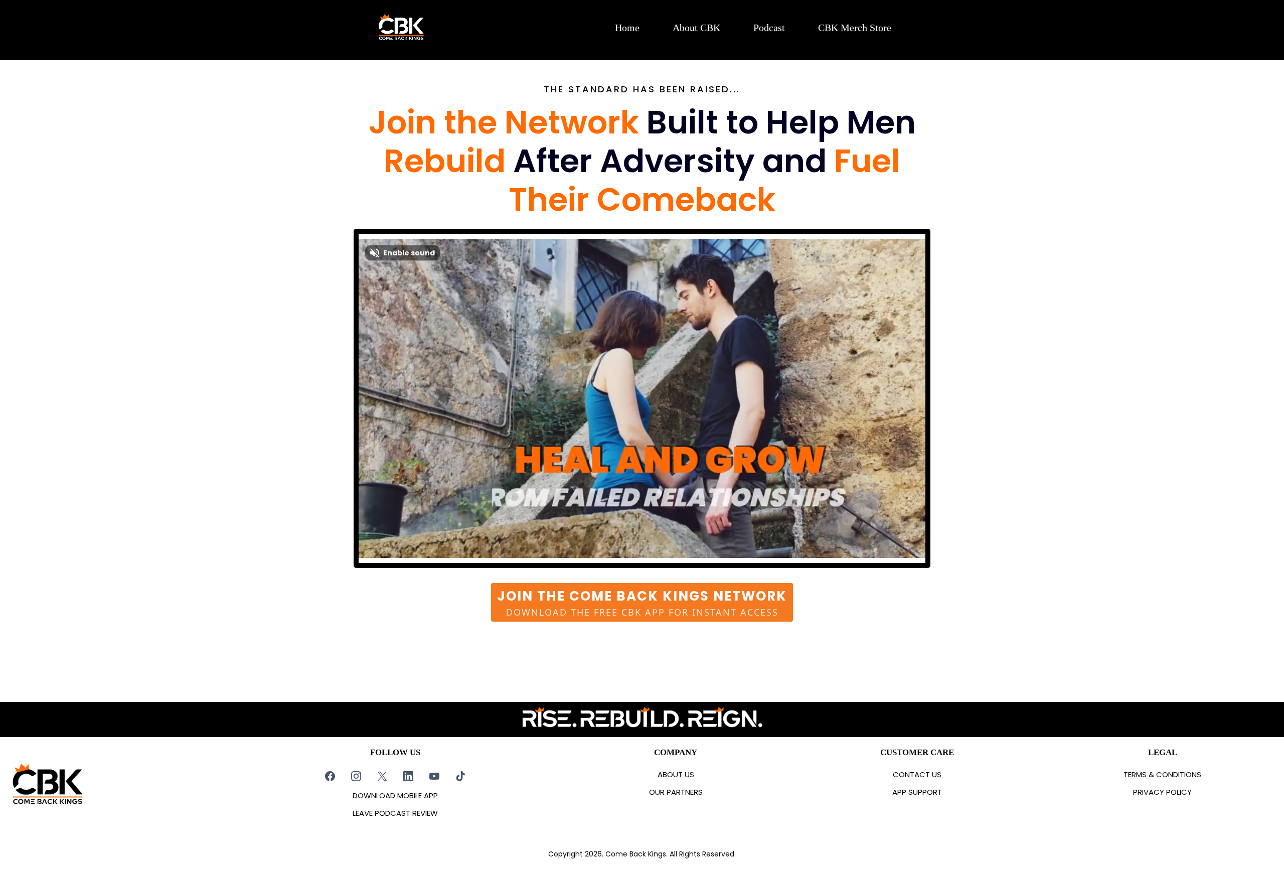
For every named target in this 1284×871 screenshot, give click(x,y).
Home (627, 27)
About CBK (696, 27)
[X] (382, 776)
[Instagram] (356, 776)
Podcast (769, 27)
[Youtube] (434, 776)
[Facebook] (330, 776)
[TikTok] (460, 776)
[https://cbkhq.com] (401, 28)
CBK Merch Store (854, 27)
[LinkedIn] (408, 776)
